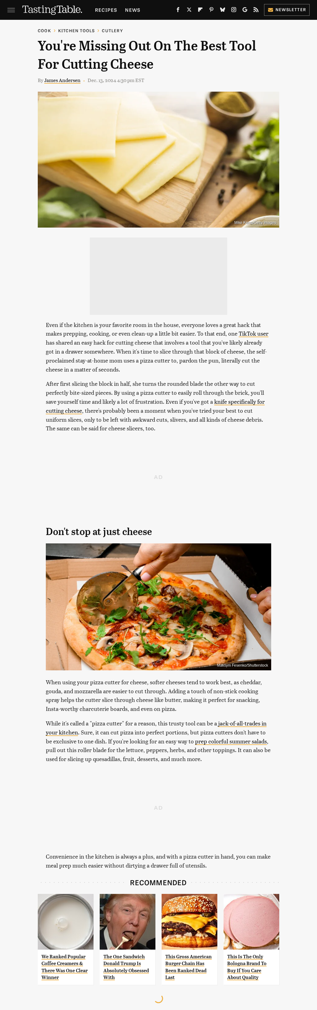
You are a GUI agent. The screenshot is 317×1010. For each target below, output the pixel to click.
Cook (44, 30)
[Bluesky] (222, 11)
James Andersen (62, 80)
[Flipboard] (200, 11)
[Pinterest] (211, 11)
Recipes (106, 9)
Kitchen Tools (76, 30)
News (132, 9)
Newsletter (291, 9)
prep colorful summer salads (231, 741)
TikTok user (253, 333)
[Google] (245, 11)
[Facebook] (178, 11)
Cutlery (112, 30)
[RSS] (256, 11)
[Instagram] (234, 11)
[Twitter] (189, 11)
